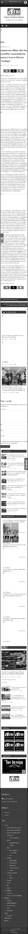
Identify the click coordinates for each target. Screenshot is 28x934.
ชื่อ (2, 424)
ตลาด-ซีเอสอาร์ (13, 863)
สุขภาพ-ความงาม (11, 905)
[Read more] (25, 2)
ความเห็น (3, 409)
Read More (4, 682)
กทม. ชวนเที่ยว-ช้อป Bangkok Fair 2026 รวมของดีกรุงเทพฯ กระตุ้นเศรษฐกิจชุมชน (16, 465)
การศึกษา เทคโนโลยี (12, 873)
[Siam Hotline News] (2, 26)
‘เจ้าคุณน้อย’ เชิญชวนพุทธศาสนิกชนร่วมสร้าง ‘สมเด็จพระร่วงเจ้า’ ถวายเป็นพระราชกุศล (17, 495)
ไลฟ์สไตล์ (6, 898)
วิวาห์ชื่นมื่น (5, 362)
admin (13, 339)
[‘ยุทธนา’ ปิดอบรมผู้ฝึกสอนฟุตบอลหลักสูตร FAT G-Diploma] (5, 716)
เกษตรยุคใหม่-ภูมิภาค (14, 842)
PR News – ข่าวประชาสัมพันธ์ (14, 895)
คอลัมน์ (6, 913)
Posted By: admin (5, 65)
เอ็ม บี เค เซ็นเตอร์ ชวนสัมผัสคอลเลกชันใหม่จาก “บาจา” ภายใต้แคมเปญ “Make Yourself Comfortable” (16, 473)
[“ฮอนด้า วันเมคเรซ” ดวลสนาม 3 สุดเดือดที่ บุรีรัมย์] (5, 688)
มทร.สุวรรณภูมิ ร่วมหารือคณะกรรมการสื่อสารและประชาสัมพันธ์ (13, 336)
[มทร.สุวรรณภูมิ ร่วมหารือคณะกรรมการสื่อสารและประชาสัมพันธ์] (14, 324)
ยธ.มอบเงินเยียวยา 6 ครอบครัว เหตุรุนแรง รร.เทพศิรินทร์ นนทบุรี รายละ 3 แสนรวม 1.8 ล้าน (16, 456)
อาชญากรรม (10, 835)
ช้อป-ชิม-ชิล (10, 910)
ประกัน (8, 883)
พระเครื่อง (14, 853)
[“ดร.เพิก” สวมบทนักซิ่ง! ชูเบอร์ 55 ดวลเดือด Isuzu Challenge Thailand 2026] (14, 660)
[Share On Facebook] (2, 235)
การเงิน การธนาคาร (14, 868)
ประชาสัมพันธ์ (7, 890)
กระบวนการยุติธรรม (14, 837)
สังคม (2, 42)
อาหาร (8, 908)
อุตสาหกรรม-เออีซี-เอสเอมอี (13, 832)
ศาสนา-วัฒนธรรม (13, 850)
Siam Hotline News (14, 17)
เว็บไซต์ (2, 435)
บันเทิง (8, 888)
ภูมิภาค (8, 840)
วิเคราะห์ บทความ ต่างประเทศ (14, 827)
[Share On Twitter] (2, 238)
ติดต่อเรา (6, 920)
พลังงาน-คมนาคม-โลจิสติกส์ (13, 830)
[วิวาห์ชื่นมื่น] (14, 351)
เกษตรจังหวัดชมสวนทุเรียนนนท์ (10, 299)
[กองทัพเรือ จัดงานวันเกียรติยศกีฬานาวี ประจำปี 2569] (5, 708)
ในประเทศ (9, 915)
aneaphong (14, 392)
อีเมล (2, 430)
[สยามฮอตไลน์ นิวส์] (7, 798)
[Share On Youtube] (2, 241)
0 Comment (15, 65)
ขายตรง (11, 870)
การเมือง (11, 845)
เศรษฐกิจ (9, 858)
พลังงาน (11, 878)
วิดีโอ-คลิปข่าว (7, 918)
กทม (10, 855)
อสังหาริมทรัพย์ (12, 860)
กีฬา (3, 668)
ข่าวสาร (6, 825)
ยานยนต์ (9, 880)
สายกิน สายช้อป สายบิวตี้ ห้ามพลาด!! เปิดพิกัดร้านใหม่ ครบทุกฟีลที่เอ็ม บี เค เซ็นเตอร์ (16, 487)
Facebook (6, 812)
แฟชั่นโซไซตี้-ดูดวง (11, 903)
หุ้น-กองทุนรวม (12, 865)
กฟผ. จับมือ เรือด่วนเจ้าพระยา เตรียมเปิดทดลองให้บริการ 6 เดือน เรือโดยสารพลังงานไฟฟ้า (14, 304)
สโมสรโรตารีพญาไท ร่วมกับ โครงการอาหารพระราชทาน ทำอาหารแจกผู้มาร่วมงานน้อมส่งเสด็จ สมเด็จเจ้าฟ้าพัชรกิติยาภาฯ (13, 388)
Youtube (6, 815)
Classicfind (9, 893)
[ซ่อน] (1, 244)
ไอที (10, 875)
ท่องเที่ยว (9, 900)
